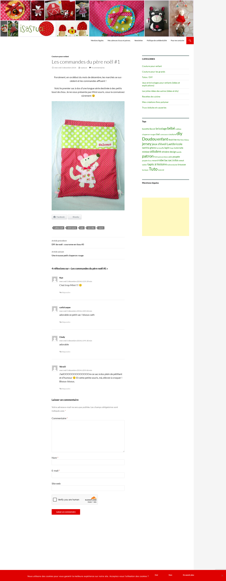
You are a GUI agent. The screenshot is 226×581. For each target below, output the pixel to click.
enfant (162, 139)
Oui (156, 575)
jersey (146, 144)
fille (178, 140)
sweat (181, 160)
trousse (182, 164)
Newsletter (139, 40)
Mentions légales (97, 40)
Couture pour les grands (153, 71)
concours (164, 134)
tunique (145, 170)
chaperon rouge (148, 134)
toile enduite (172, 165)
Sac (166, 160)
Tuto (153, 169)
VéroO (62, 366)
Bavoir (152, 129)
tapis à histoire (157, 164)
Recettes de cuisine (151, 96)
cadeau (178, 129)
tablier (144, 165)
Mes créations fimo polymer (155, 102)
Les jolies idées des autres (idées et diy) (160, 91)
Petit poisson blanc (161, 157)
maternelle (178, 148)
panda (179, 152)
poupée (176, 156)
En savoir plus (188, 575)
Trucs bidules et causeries (154, 107)
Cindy (62, 337)
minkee (145, 151)
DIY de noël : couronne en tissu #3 (68, 243)
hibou (186, 140)
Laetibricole (174, 144)
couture (172, 134)
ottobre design (169, 151)
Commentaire (60, 418)
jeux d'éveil (159, 144)
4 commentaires (98, 67)
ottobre (155, 151)
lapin (167, 147)
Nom (55, 457)
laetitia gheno (149, 147)
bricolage (161, 128)
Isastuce (83, 67)
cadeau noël (58, 228)
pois (81, 228)
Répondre (66, 292)
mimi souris (71, 228)
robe (161, 160)
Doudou (149, 138)
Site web (56, 483)
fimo (182, 140)
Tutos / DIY (147, 77)
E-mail (56, 470)
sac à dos (91, 228)
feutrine (173, 139)
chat (157, 134)
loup (171, 148)
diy (179, 133)
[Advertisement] (165, 217)
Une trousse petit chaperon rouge (67, 254)
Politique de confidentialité (157, 40)
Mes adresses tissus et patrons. (119, 40)
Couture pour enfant (60, 56)
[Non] (222, 575)
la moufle (160, 148)
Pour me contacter (177, 40)
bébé (171, 128)
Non (170, 575)
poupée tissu (146, 161)
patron (148, 156)
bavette (145, 128)
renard (155, 160)
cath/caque (65, 307)
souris (101, 228)
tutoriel (161, 170)
